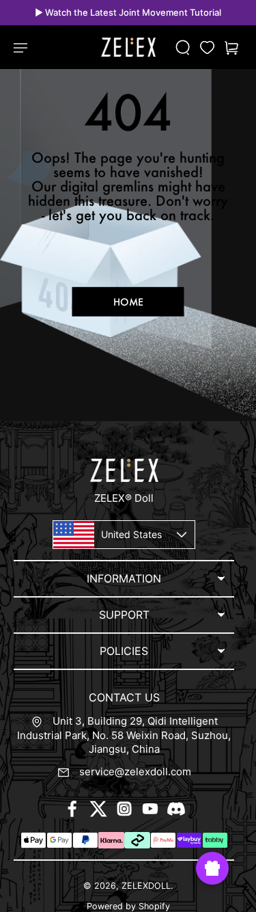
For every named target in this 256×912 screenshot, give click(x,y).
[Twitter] (98, 808)
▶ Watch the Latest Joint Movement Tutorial (128, 12)
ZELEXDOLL (146, 886)
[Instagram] (124, 808)
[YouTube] (150, 808)
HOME (128, 301)
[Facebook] (72, 808)
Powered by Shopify (128, 906)
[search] (183, 47)
